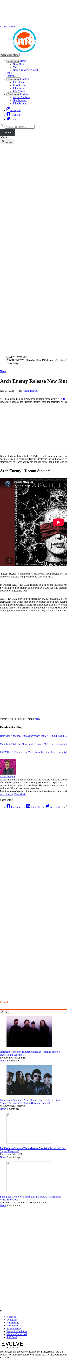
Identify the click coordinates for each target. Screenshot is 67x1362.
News (23, 60)
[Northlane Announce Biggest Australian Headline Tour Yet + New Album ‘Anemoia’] (29, 1046)
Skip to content (7, 26)
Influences (18, 88)
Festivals (11, 75)
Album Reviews (21, 97)
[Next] (7, 1012)
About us (11, 1316)
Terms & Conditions (17, 1331)
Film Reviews (20, 103)
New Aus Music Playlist (25, 70)
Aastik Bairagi (30, 390)
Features (24, 79)
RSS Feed (12, 1337)
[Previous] (2, 1012)
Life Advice (19, 91)
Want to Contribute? (17, 1334)
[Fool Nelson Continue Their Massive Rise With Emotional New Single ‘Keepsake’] (29, 1142)
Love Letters (19, 85)
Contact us (12, 1319)
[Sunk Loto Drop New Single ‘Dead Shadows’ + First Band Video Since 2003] (29, 1191)
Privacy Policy (14, 1328)
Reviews (24, 94)
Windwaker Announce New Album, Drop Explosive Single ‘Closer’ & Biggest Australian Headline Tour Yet (30, 1101)
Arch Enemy (6, 794)
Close (4, 137)
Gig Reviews (20, 100)
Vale (15, 67)
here (37, 718)
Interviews (18, 82)
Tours (9, 72)
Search (7, 132)
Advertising (13, 1322)
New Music (19, 64)
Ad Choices (13, 1325)
